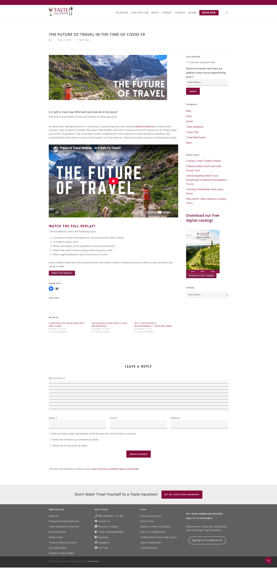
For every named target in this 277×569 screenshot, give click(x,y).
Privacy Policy (93, 561)
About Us (54, 516)
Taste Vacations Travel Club (64, 526)
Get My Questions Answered (181, 494)
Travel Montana (149, 547)
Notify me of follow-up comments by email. (75, 439)
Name (53, 418)
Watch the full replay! (72, 226)
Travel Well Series (195, 137)
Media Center (56, 537)
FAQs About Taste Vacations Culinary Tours (206, 201)
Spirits (189, 121)
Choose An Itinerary (151, 516)
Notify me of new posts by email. (69, 445)
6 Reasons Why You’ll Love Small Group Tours (203, 168)
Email (113, 418)
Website (175, 418)
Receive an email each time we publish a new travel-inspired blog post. (206, 72)
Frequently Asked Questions (64, 521)
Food (188, 116)
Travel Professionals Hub (62, 542)
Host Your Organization (153, 531)
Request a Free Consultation (155, 526)
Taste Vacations (194, 126)
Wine (189, 142)
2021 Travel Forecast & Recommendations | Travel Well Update (153, 324)
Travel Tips (83, 39)
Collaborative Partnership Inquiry (158, 537)
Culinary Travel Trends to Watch (203, 160)
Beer (188, 110)
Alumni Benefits (57, 531)
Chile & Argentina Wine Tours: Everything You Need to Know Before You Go (206, 180)
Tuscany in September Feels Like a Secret (204, 191)
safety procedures (144, 126)
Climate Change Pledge (61, 553)
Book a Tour (147, 521)
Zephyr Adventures (150, 542)
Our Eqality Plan (57, 547)
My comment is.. (57, 378)
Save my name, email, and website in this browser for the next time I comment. (94, 433)
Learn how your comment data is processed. (115, 468)
